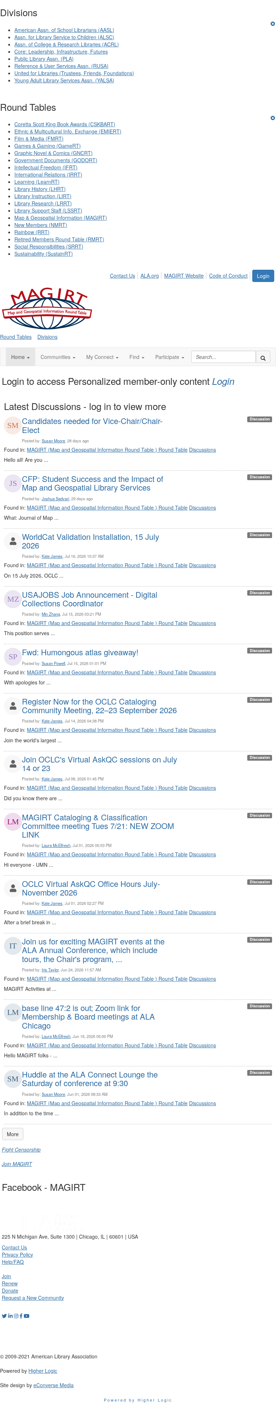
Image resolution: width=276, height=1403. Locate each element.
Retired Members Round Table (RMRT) (59, 239)
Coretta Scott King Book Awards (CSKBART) (64, 124)
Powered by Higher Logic (138, 1400)
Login (263, 275)
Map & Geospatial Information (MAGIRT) (60, 217)
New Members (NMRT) (40, 224)
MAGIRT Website (184, 275)
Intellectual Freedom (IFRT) (46, 167)
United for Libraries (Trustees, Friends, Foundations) (74, 73)
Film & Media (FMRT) (39, 138)
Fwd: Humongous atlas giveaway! (80, 651)
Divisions (47, 336)
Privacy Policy (17, 1254)
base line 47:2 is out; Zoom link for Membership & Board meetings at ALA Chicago (88, 1016)
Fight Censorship (21, 1149)
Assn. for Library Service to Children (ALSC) (64, 37)
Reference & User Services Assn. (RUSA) (61, 65)
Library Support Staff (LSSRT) (48, 210)
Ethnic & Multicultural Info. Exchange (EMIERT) (67, 131)
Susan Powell (53, 663)
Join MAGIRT (17, 1163)
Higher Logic (42, 1370)
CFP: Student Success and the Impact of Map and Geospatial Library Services (92, 483)
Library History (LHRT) (40, 188)
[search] (263, 357)
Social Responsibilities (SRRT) (48, 246)
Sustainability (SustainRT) (43, 253)
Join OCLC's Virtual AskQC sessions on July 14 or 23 (99, 763)
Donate (10, 1290)
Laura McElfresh (56, 845)
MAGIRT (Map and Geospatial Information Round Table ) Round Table (107, 449)
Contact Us (122, 275)
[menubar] (180, 274)
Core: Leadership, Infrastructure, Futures (61, 51)
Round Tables (16, 336)
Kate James (52, 556)
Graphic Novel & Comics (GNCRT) (53, 152)
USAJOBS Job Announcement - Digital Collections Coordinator (89, 599)
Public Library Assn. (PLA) (44, 58)
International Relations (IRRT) (48, 174)
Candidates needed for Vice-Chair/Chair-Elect (92, 425)
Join (6, 1276)
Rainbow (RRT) (32, 232)
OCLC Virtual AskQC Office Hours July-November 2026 (91, 888)
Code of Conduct (228, 275)
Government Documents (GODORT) (55, 160)
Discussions (202, 449)
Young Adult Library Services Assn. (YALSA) (64, 80)
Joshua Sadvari (55, 498)
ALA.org (150, 275)
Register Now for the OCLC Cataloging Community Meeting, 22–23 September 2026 (99, 705)
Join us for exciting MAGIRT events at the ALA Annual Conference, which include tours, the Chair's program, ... (93, 949)
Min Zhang (51, 614)
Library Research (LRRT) (43, 203)
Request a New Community (33, 1297)
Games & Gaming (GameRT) (47, 145)
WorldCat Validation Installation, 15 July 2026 (90, 541)
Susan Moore (53, 440)
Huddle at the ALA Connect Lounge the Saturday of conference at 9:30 (90, 1078)
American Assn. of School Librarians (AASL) (64, 29)
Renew (10, 1283)
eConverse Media (53, 1385)
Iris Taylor (50, 969)
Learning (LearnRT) (37, 181)
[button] (20, 357)
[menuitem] (124, 274)
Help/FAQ (13, 1261)
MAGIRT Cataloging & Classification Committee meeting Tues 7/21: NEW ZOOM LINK (98, 825)
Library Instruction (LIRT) (43, 196)
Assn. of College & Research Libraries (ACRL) (66, 44)
